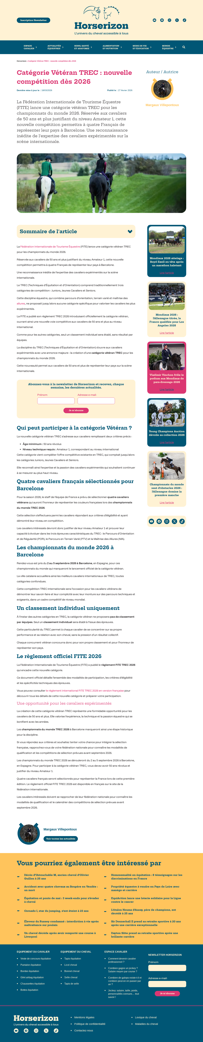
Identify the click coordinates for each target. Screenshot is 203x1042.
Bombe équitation (30, 971)
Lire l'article (167, 272)
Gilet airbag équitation (32, 977)
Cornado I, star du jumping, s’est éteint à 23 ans (56, 910)
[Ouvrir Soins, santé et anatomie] (91, 47)
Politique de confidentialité (89, 1023)
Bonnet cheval (72, 971)
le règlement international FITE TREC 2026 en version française (85, 690)
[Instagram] (169, 20)
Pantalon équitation (31, 965)
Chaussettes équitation (33, 983)
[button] (183, 47)
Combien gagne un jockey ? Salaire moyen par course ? (123, 970)
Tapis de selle (71, 983)
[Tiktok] (184, 20)
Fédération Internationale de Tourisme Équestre (50, 246)
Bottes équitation (29, 990)
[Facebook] (162, 20)
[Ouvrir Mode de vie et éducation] (151, 47)
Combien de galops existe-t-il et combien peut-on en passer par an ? (124, 981)
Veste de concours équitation (36, 958)
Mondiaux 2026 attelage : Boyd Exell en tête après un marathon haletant (167, 262)
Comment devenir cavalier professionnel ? (122, 960)
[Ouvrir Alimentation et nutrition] (121, 47)
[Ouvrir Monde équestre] (176, 47)
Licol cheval (70, 965)
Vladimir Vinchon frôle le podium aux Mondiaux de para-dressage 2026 (167, 378)
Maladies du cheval (146, 1023)
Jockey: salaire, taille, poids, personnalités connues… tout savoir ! (123, 993)
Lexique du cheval (146, 1017)
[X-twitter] (177, 20)
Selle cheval (70, 977)
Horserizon (21, 61)
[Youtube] (154, 20)
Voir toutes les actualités (60, 838)
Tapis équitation (72, 958)
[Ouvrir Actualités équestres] (63, 47)
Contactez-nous (83, 1030)
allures (21, 303)
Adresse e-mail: (87, 395)
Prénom (42, 395)
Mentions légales (84, 1017)
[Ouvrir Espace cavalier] (36, 47)
